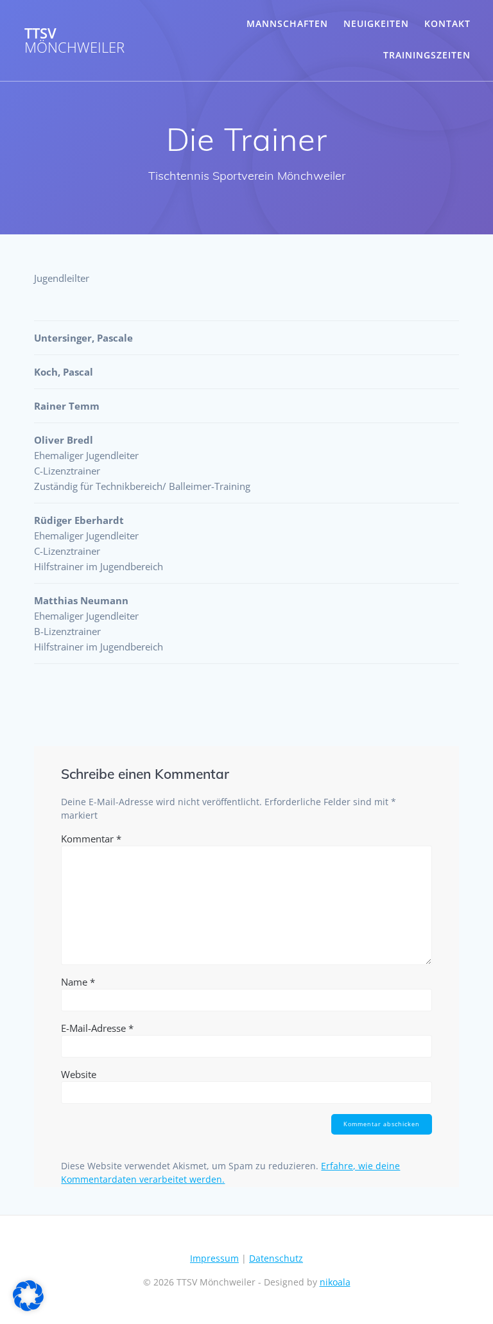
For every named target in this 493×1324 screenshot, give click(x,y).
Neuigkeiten (376, 23)
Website (78, 1074)
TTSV (74, 40)
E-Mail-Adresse (97, 1028)
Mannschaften (287, 23)
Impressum (214, 1258)
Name (78, 981)
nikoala (335, 1282)
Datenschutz (276, 1258)
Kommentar (91, 838)
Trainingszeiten (427, 55)
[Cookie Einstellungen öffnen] (28, 1308)
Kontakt (447, 23)
